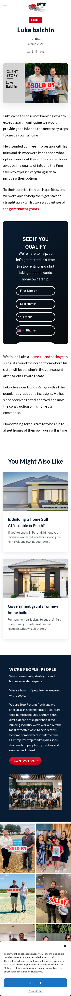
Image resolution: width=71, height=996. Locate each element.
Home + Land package (47, 356)
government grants (24, 208)
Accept (35, 983)
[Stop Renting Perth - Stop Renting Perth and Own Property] (38, 7)
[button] (65, 946)
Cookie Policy (35, 991)
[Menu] (5, 7)
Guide (35, 20)
